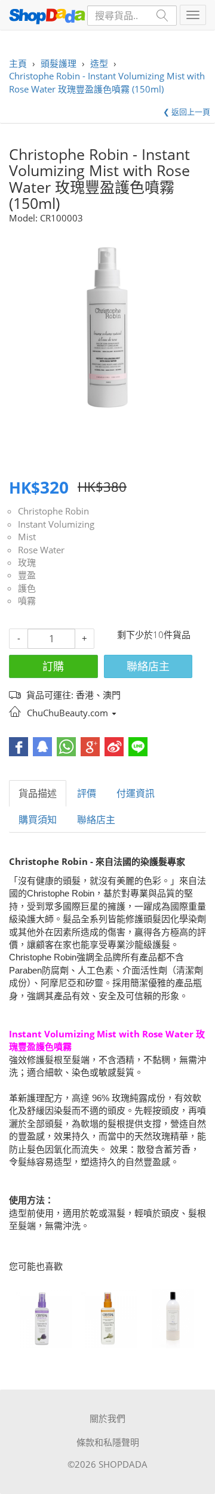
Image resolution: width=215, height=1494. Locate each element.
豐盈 (27, 575)
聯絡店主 (148, 666)
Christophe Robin (53, 511)
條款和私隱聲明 (107, 1442)
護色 (27, 588)
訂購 (53, 666)
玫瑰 (27, 562)
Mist (27, 537)
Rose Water (41, 550)
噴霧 (27, 600)
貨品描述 (38, 793)
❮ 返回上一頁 (186, 111)
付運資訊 (135, 793)
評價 (86, 793)
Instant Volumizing (56, 524)
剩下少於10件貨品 (154, 634)
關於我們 (107, 1418)
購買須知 (38, 819)
